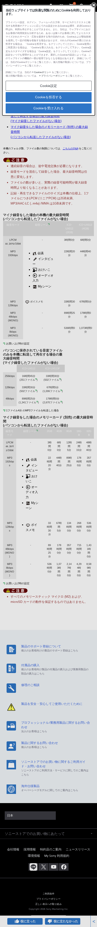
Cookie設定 (48, 86)
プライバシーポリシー (53, 76)
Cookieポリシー (42, 72)
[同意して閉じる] (93, 5)
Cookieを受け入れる (48, 108)
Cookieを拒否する (48, 97)
